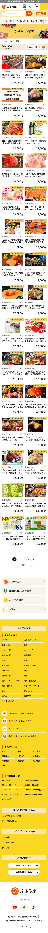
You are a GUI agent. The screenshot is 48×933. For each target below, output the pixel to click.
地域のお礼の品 (30, 681)
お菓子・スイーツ (31, 665)
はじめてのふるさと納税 (11, 816)
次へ (24, 565)
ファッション (29, 691)
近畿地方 (36, 756)
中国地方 (5, 761)
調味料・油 (6, 676)
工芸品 (4, 696)
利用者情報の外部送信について (19, 920)
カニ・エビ (28, 650)
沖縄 (3, 766)
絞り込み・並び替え (34, 47)
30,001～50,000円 (32, 785)
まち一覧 (34, 21)
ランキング (14, 21)
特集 (41, 21)
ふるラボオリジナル (32, 640)
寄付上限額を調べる (9, 821)
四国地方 (20, 761)
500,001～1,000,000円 (33, 794)
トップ (4, 21)
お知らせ (5, 848)
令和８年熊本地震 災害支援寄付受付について (24, 1)
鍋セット (27, 676)
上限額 (24, 9)
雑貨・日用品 (7, 686)
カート (37, 9)
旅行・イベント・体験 (10, 681)
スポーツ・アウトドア (32, 686)
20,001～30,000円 (9, 785)
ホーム (4, 41)
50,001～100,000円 (9, 790)
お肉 (25, 645)
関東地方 (5, 756)
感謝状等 (27, 696)
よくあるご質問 (8, 842)
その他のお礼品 (8, 701)
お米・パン (6, 645)
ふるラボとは (7, 837)
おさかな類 (6, 655)
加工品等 (5, 671)
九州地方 (36, 761)
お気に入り (31, 9)
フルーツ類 (6, 650)
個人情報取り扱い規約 (27, 916)
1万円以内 (6, 780)
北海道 (20, 751)
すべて (4, 640)
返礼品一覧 (24, 21)
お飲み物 (5, 665)
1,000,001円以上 (8, 799)
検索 (29, 14)
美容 (3, 691)
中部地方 (20, 756)
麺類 (25, 671)
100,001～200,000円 (33, 790)
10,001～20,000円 (32, 780)
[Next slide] (45, 21)
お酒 (25, 660)
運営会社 (38, 920)
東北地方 (36, 751)
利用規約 (11, 916)
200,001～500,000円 (10, 794)
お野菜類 (27, 655)
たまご (4, 660)
